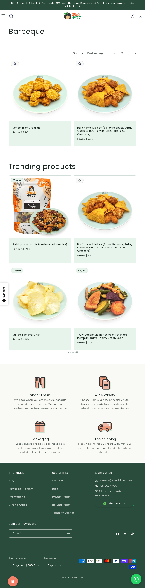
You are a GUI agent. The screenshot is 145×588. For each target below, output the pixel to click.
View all (72, 352)
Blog (55, 488)
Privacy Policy (61, 496)
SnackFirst (77, 577)
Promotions (17, 496)
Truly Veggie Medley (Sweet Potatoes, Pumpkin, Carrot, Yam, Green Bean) (102, 336)
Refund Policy (61, 504)
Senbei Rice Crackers (26, 127)
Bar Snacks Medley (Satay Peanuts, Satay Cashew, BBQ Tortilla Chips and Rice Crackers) (104, 131)
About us (58, 480)
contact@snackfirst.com (115, 480)
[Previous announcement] (7, 5)
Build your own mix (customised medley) (40, 244)
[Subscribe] (68, 533)
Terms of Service (63, 512)
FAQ (12, 480)
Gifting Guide (18, 504)
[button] (11, 16)
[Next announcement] (138, 5)
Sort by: (78, 53)
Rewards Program (21, 488)
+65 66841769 (108, 485)
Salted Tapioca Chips (27, 334)
